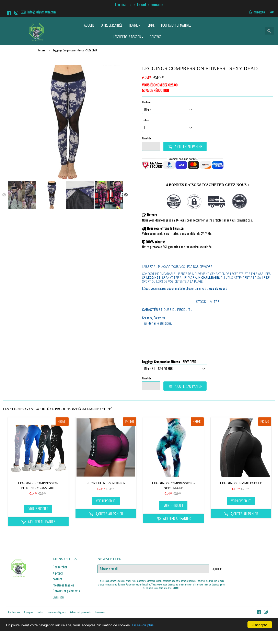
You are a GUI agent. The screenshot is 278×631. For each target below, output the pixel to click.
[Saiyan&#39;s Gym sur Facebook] (9, 13)
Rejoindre (217, 569)
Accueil (89, 25)
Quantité (146, 138)
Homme (134, 25)
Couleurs (146, 102)
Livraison (58, 597)
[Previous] (4, 195)
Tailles (145, 120)
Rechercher (60, 567)
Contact (156, 36)
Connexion (259, 12)
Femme (150, 25)
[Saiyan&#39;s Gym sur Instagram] (16, 13)
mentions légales (63, 585)
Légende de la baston (128, 36)
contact (57, 579)
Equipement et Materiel (176, 25)
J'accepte (260, 624)
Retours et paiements (66, 591)
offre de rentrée (111, 25)
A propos (58, 573)
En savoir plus (143, 624)
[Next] (126, 195)
